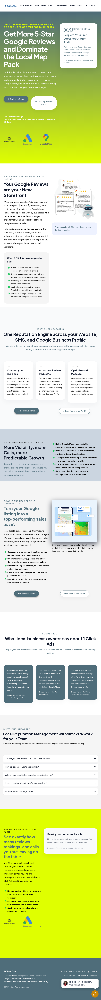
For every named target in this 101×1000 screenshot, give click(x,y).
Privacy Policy (82, 971)
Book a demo (67, 971)
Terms (94, 971)
